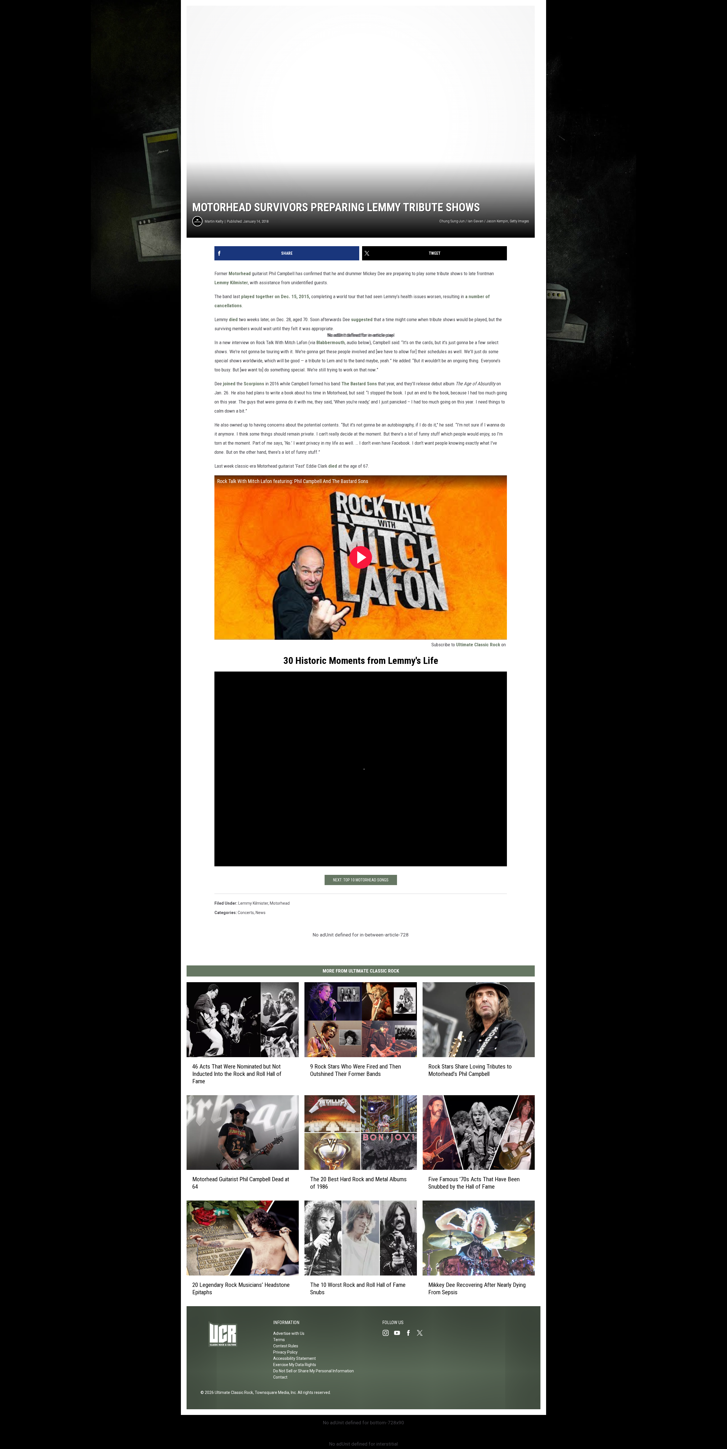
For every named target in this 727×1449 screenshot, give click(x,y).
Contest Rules (285, 1346)
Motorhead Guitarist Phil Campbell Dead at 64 (240, 1183)
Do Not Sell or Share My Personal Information (313, 1371)
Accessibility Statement (294, 1358)
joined (229, 383)
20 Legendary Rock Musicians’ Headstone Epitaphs (241, 1288)
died (233, 319)
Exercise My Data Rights (294, 1364)
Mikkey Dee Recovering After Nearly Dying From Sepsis (477, 1288)
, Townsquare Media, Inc (274, 1392)
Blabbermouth (330, 342)
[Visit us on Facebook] (410, 1332)
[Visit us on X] (422, 1332)
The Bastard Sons (359, 383)
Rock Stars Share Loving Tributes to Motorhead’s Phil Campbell (470, 1070)
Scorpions (254, 383)
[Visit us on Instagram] (388, 1332)
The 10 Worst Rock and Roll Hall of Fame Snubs (358, 1288)
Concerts (246, 912)
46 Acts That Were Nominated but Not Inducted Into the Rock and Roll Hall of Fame (236, 1074)
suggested (362, 319)
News (261, 912)
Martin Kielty (214, 221)
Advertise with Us (288, 1333)
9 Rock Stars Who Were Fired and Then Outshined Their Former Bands (355, 1070)
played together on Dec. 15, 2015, (275, 296)
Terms (279, 1339)
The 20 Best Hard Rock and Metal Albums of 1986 (358, 1183)
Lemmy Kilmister (231, 282)
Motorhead (240, 273)
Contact (280, 1377)
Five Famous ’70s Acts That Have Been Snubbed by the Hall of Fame (474, 1183)
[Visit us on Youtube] (399, 1332)
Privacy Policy (285, 1352)
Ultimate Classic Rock (478, 644)
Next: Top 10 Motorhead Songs (360, 880)
